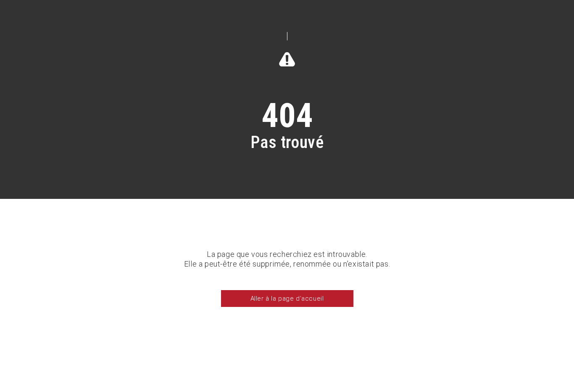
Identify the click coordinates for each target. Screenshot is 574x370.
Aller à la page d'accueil (287, 298)
